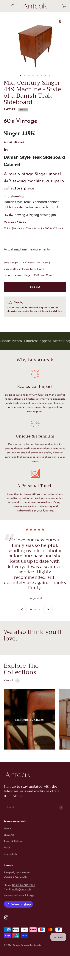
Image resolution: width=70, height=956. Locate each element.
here (60, 311)
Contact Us (10, 854)
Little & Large (25, 895)
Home (7, 828)
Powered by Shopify (31, 945)
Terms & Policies (13, 841)
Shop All (9, 835)
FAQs (7, 847)
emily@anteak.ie (21, 889)
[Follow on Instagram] (6, 917)
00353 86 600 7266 (23, 885)
